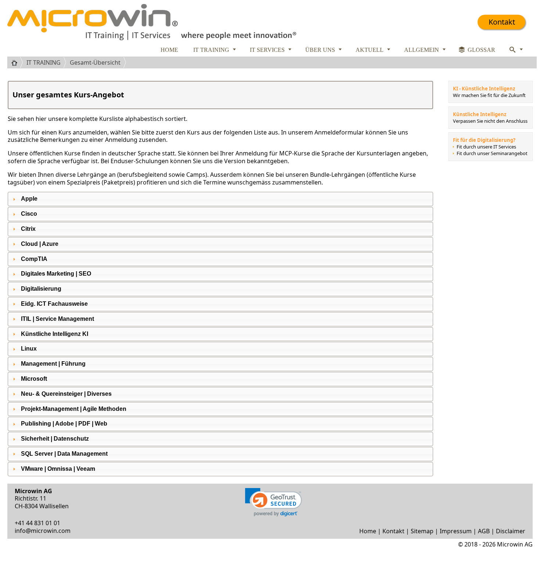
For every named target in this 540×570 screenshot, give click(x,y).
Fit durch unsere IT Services (486, 146)
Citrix (28, 229)
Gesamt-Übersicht (95, 62)
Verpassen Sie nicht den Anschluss (490, 121)
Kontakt (502, 22)
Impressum (456, 531)
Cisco (29, 214)
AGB (484, 531)
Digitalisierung (41, 289)
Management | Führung (53, 364)
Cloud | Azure (39, 244)
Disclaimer (510, 531)
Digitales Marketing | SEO (56, 273)
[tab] (220, 199)
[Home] (17, 62)
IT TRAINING (43, 62)
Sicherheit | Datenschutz (55, 438)
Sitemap (422, 531)
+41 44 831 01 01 (37, 523)
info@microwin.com (43, 531)
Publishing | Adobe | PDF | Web (64, 423)
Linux (29, 348)
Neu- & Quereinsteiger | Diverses (66, 394)
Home (367, 531)
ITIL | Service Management (57, 319)
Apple (29, 199)
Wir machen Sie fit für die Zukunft (489, 95)
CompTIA (34, 259)
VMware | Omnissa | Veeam (58, 469)
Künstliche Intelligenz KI (54, 334)
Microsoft (34, 379)
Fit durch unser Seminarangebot (492, 153)
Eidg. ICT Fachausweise (54, 304)
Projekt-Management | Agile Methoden (73, 409)
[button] (273, 502)
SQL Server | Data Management (64, 454)
